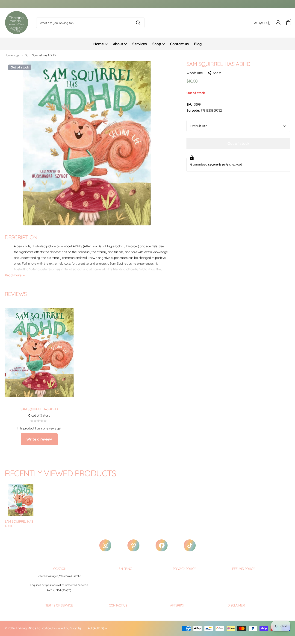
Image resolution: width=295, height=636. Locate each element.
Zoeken (138, 23)
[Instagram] (105, 545)
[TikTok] (190, 545)
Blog (198, 43)
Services (139, 43)
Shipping (125, 569)
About (118, 43)
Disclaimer (236, 605)
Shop (156, 43)
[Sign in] (278, 23)
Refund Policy (243, 569)
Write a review (39, 439)
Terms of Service (59, 605)
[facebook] (162, 545)
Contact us (179, 43)
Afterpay (177, 605)
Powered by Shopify (66, 628)
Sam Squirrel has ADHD (19, 523)
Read (13, 275)
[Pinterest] (133, 545)
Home (98, 43)
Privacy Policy (184, 569)
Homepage (12, 55)
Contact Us (118, 605)
